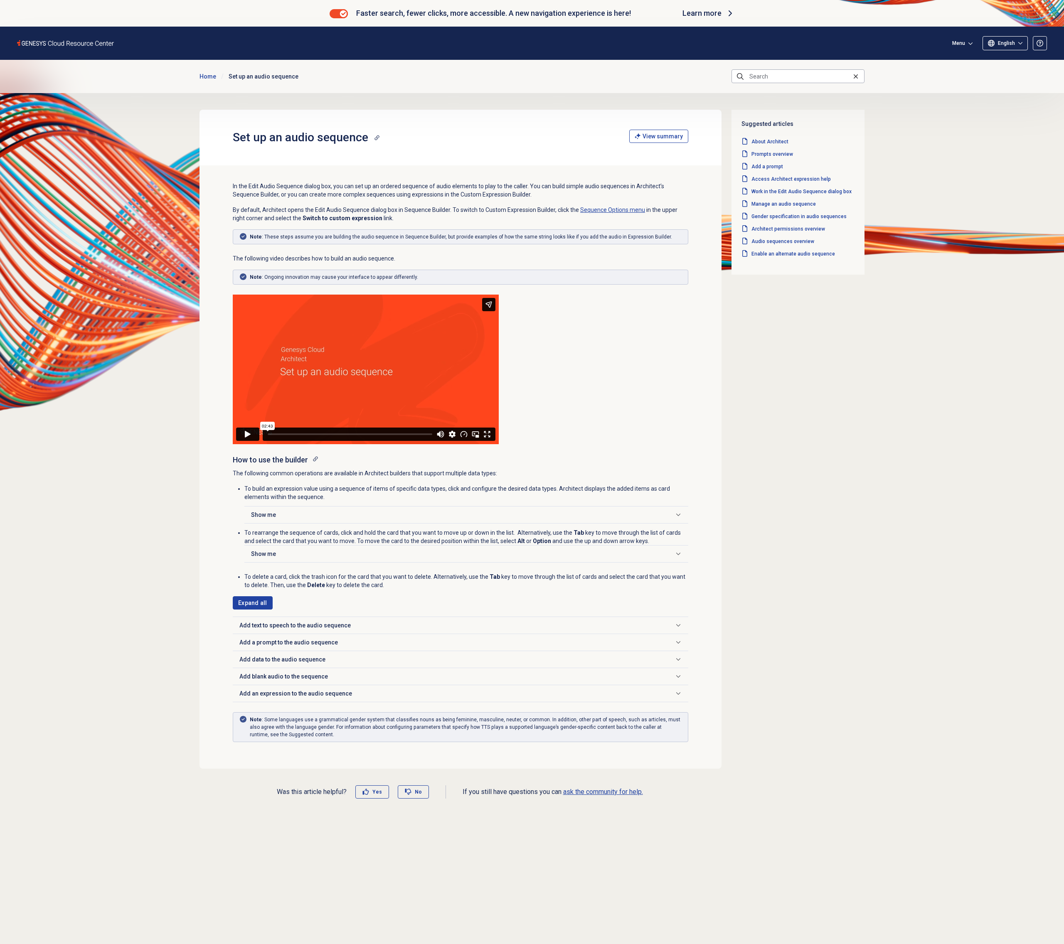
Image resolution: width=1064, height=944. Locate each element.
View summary (663, 136)
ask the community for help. (603, 792)
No (418, 792)
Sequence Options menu (612, 209)
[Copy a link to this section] (377, 137)
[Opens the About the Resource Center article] (1040, 43)
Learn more (702, 13)
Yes (377, 792)
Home (208, 76)
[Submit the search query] (740, 76)
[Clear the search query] (855, 76)
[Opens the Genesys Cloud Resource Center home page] (66, 43)
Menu (958, 43)
